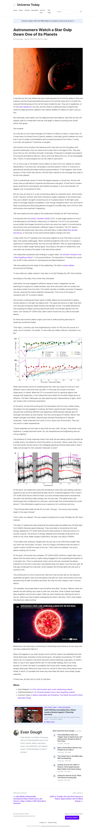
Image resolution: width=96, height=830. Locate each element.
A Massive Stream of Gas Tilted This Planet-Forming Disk (69, 777)
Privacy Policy (52, 822)
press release (69, 265)
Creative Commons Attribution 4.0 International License (55, 826)
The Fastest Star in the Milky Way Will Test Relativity (70, 757)
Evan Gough (19, 39)
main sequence (25, 107)
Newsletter (34, 10)
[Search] (81, 11)
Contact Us (42, 822)
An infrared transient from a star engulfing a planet (54, 692)
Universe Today (28, 5)
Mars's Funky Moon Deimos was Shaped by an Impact (69, 749)
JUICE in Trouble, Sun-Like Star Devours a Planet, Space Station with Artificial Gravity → (66, 799)
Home (15, 10)
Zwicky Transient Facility (40, 219)
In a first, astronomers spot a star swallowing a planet (51, 689)
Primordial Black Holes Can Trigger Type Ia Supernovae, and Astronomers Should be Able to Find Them (69, 738)
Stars (45, 39)
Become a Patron (72, 817)
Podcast (27, 10)
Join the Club (42, 11)
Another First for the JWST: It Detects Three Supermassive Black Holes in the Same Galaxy (69, 767)
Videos (21, 10)
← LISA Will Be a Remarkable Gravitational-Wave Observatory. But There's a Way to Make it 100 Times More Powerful (29, 800)
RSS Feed (49, 11)
